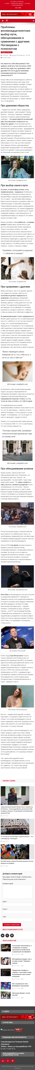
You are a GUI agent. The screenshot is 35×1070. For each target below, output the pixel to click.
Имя (5, 902)
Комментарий (8, 884)
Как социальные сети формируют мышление (20, 985)
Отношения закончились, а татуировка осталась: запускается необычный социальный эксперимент (22, 949)
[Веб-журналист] (17, 1017)
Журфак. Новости (6, 52)
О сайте (7, 3)
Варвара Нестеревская (18, 55)
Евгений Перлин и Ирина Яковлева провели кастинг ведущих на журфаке (17, 862)
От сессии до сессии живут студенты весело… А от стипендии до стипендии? (17, 837)
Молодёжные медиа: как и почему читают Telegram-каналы (22, 961)
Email (5, 909)
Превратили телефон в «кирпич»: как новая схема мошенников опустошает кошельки (21, 973)
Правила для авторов (17, 3)
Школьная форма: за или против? (21, 994)
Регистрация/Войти (17, 5)
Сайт (4, 917)
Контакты (27, 3)
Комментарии (6, 57)
